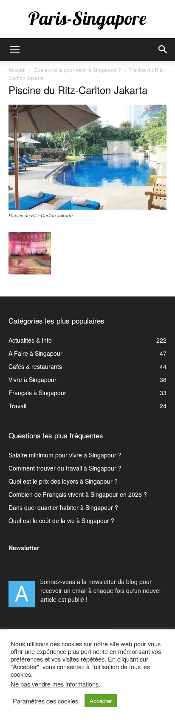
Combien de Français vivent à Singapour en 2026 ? (77, 494)
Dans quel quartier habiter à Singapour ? (63, 507)
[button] (14, 49)
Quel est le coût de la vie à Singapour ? (61, 520)
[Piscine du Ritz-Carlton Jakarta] (87, 207)
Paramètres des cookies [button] (45, 701)
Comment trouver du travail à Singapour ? (64, 468)
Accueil (16, 69)
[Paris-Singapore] (87, 20)
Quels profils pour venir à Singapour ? (77, 69)
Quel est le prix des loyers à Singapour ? (63, 481)
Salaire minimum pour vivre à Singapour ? (64, 455)
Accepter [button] (101, 701)
